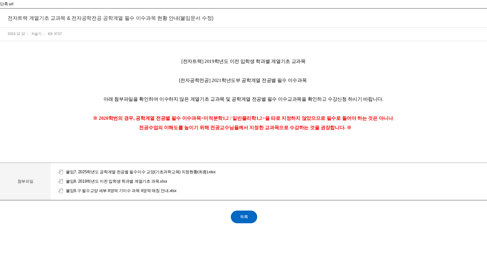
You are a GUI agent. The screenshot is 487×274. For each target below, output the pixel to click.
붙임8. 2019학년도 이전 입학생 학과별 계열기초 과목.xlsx (116, 181)
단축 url (6, 4)
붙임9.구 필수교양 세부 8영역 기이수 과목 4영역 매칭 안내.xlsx (121, 191)
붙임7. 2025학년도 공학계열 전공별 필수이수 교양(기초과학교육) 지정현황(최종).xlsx (141, 172)
